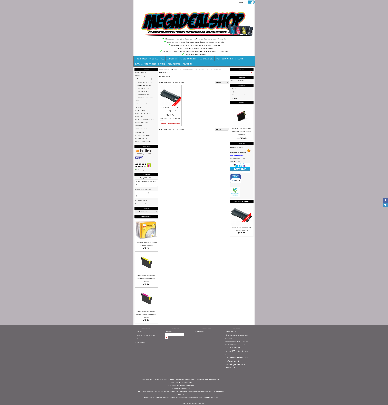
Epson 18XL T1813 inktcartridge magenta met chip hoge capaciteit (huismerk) (241, 131)
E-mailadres (168, 331)
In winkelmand (174, 124)
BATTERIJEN (162, 64)
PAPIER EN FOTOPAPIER (188, 59)
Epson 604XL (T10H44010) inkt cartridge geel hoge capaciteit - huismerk (146, 278)
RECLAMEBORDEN (174, 64)
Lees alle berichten (142, 204)
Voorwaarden (140, 342)
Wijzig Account (236, 92)
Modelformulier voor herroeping (146, 335)
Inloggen (241, 2)
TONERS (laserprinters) (156, 59)
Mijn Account (235, 89)
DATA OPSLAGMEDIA (205, 59)
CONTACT (140, 332)
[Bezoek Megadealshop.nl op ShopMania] (235, 182)
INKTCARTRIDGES (141, 59)
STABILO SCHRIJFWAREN (224, 59)
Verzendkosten (199, 331)
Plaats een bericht (142, 200)
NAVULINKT (239, 59)
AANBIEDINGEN (172, 59)
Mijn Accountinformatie (238, 95)
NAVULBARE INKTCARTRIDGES (145, 64)
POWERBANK (187, 64)
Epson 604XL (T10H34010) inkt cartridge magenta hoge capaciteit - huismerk (146, 314)
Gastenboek (140, 339)
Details (163, 124)
